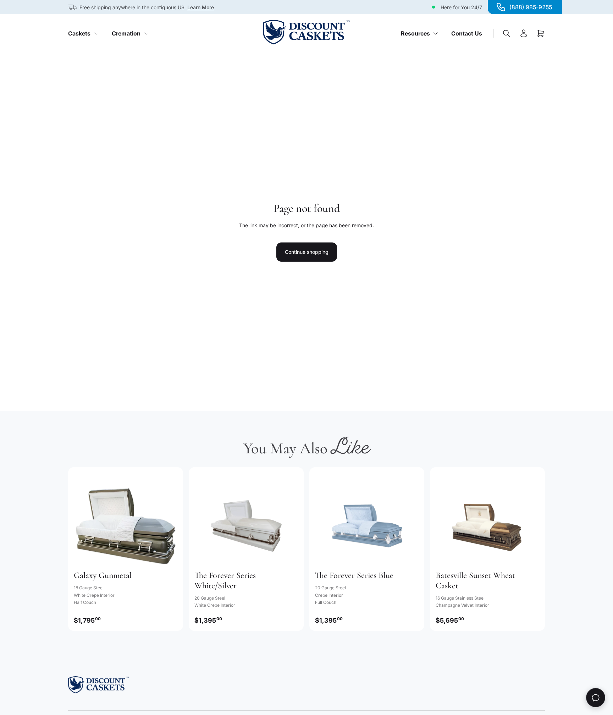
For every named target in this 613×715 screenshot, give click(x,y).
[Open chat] (595, 697)
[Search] (506, 33)
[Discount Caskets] (306, 32)
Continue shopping (306, 252)
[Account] (523, 33)
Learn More (200, 7)
